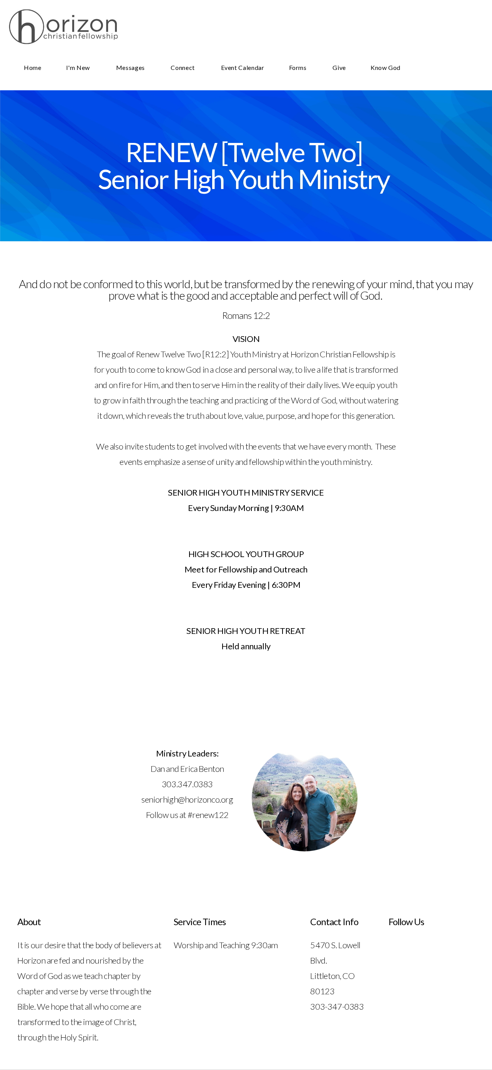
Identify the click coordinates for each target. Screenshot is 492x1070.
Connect (183, 67)
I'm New (78, 67)
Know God (386, 67)
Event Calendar (242, 67)
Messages (131, 67)
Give (339, 67)
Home (33, 67)
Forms (298, 67)
